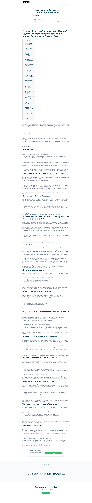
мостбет (28, 146)
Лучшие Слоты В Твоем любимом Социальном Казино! (29, 113)
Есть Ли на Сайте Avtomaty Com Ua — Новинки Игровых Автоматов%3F (29, 109)
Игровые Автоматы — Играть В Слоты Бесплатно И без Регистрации (29, 102)
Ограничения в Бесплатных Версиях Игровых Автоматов (29, 62)
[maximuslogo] (26, 1)
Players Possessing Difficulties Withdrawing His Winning (59, 474)
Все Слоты (26, 42)
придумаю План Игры (28, 43)
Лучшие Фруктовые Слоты (29, 56)
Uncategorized (34, 21)
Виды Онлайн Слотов (28, 55)
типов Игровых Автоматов (29, 104)
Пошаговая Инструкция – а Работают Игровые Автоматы (29, 65)
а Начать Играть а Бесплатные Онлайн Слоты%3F (28, 71)
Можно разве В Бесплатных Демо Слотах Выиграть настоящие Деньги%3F (29, 46)
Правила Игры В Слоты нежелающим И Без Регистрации (28, 117)
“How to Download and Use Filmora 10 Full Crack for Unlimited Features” (32, 474)
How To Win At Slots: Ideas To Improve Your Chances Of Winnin (45, 474)
